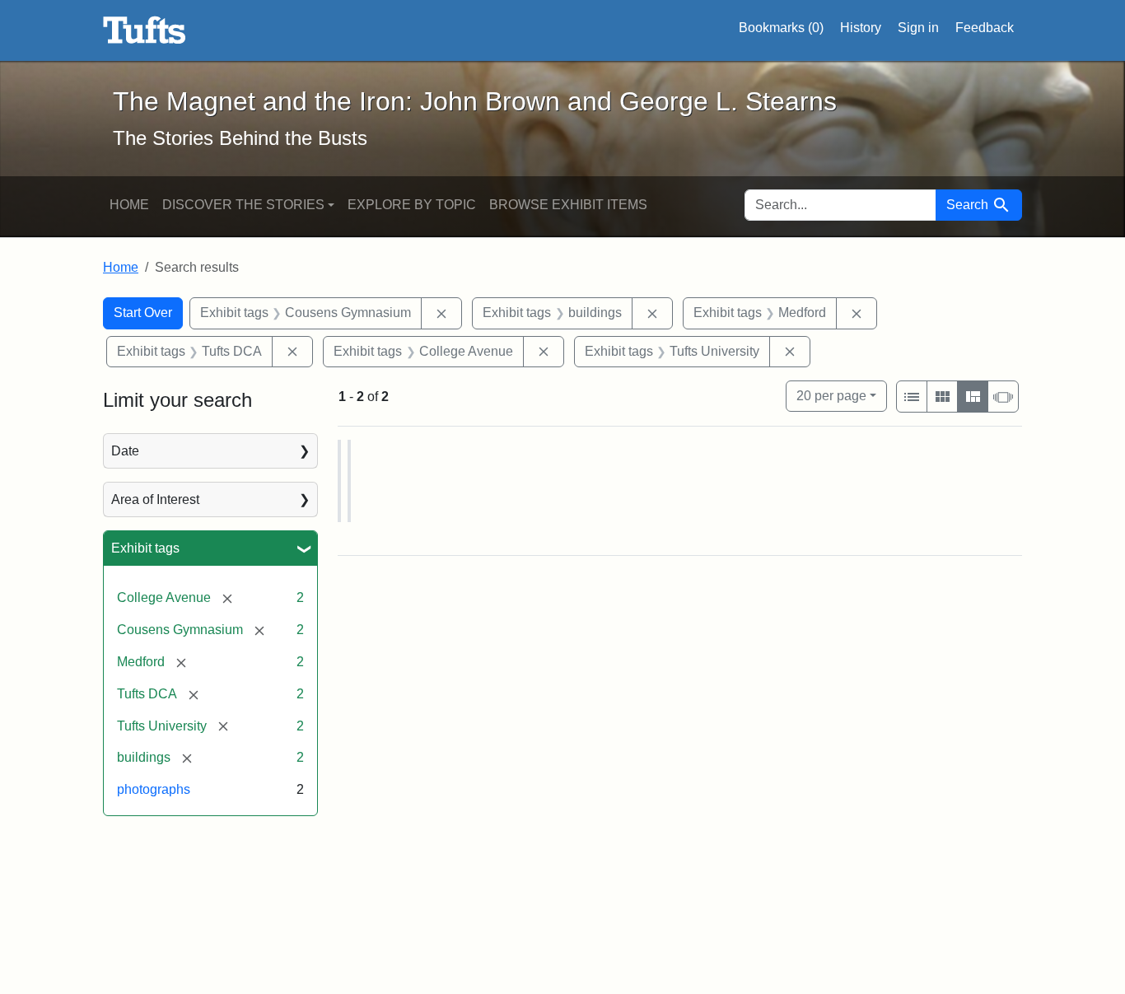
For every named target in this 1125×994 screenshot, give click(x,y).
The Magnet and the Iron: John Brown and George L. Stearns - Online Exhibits (144, 30)
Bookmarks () (781, 28)
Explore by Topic (412, 205)
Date (125, 451)
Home (129, 205)
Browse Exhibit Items (568, 205)
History (860, 28)
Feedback (984, 28)
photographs (153, 789)
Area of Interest (155, 499)
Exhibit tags (145, 548)
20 (831, 395)
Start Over (143, 313)
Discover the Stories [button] (243, 205)
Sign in (918, 28)
